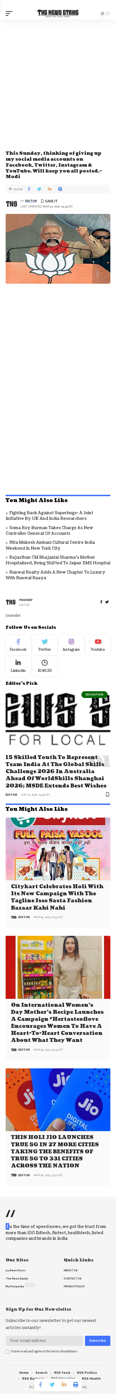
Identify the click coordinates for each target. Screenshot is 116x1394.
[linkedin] (18, 666)
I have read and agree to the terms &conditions (44, 1351)
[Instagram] (71, 645)
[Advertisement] (58, 88)
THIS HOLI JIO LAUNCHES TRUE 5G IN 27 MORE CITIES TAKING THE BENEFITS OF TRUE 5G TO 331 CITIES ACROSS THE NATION (55, 1151)
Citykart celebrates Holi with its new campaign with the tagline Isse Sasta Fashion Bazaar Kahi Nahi (57, 897)
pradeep (26, 599)
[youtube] (98, 645)
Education (94, 694)
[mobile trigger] (10, 13)
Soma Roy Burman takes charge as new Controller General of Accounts (49, 530)
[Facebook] (101, 602)
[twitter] (107, 602)
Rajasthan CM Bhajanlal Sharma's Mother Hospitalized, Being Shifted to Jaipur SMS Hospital (58, 560)
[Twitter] (45, 645)
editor (31, 200)
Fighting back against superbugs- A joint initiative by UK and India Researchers (49, 515)
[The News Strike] (58, 14)
